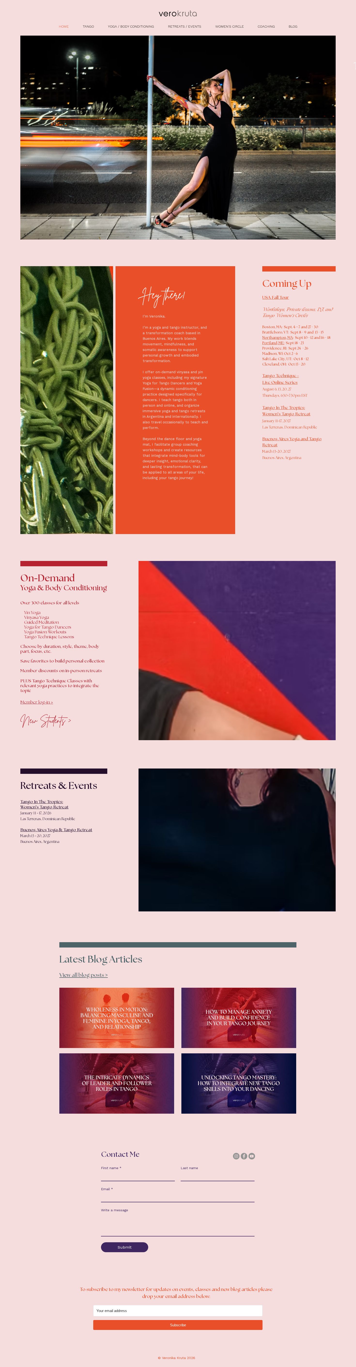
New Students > (45, 720)
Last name (189, 1168)
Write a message (114, 1210)
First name (111, 1168)
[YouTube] (251, 1156)
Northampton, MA (277, 338)
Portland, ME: (273, 343)
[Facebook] (244, 1156)
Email (107, 1189)
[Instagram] (236, 1156)
